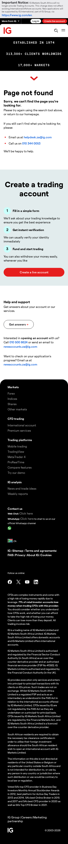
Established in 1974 (34, 42)
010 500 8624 (18, 342)
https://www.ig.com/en (17, 15)
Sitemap (18, 550)
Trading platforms (20, 440)
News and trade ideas (22, 488)
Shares (12, 404)
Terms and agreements (40, 550)
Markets (13, 387)
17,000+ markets (34, 65)
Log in (35, 21)
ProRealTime (16, 462)
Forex (11, 393)
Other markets (17, 409)
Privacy (20, 555)
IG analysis (15, 482)
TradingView (16, 451)
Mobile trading (17, 446)
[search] (55, 30)
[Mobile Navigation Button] (63, 30)
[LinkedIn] (36, 582)
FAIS (10, 555)
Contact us (15, 508)
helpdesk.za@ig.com (38, 137)
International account (22, 425)
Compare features (20, 467)
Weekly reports (18, 493)
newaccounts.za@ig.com (20, 346)
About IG (33, 555)
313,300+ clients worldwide (34, 53)
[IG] (8, 30)
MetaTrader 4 (17, 457)
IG (9, 550)
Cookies (45, 555)
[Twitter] (18, 582)
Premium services (19, 430)
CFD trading (16, 418)
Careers (26, 817)
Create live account (54, 21)
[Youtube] (27, 582)
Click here (26, 513)
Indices (12, 398)
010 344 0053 (31, 143)
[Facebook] (10, 582)
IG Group (14, 817)
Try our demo (16, 472)
